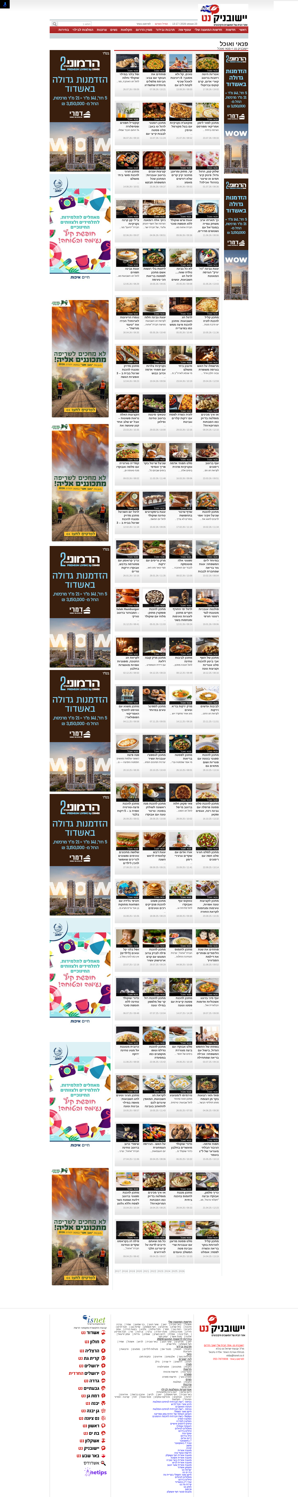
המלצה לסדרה (184, 1421)
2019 (132, 1271)
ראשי (243, 29)
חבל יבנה (183, 1334)
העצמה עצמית (184, 1426)
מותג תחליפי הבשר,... (208, 1102)
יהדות (189, 1396)
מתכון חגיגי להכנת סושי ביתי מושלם (128, 175)
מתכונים (177, 1366)
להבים (188, 1329)
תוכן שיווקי (186, 1387)
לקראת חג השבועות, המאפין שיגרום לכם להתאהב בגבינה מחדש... (154, 1102)
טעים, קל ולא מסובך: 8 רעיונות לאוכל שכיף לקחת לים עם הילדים (181, 81)
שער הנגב (153, 1324)
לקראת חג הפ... (211, 470)
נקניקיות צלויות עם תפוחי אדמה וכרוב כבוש (155, 369)
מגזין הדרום (144, 29)
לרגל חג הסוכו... (184, 810)
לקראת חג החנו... (210, 713)
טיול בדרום (186, 1435)
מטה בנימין (176, 1331)
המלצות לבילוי (83, 29)
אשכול (188, 1324)
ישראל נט (186, 1469)
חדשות (231, 29)
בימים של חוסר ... (183, 1053)
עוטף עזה (184, 29)
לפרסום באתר (143, 23)
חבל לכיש (122, 1326)
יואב (164, 1324)
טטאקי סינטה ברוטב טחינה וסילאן (157, 418)
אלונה (188, 1336)
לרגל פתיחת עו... (184, 908)
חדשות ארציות (170, 1371)
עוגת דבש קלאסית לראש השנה (156, 856)
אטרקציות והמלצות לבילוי (176, 1389)
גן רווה (140, 1331)
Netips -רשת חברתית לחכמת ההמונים (172, 1416)
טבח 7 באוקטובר (183, 1443)
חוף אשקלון (150, 1326)
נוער (189, 1354)
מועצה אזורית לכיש (182, 1462)
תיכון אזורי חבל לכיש (181, 1404)
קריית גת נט (186, 1484)
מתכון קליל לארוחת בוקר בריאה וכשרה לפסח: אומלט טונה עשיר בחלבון (207, 1248)
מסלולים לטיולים (183, 1428)
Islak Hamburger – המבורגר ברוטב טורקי (128, 612)
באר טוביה (175, 1324)
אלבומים (170, 1356)
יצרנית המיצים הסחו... (154, 762)
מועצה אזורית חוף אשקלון (178, 1455)
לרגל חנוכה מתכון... (182, 665)
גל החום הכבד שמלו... (128, 130)
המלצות (177, 1382)
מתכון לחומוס (183, 949)
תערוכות (187, 1351)
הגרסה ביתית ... (211, 130)
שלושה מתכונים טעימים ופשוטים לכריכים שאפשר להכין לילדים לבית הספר (128, 859)
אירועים (158, 1356)
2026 (181, 1271)
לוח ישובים (185, 1359)
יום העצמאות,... (158, 1151)
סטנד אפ (166, 1349)
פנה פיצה (133, 755)
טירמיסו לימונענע (181, 1095)
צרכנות (102, 29)
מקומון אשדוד (185, 1467)
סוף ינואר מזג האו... (156, 567)
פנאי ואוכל (223, 48)
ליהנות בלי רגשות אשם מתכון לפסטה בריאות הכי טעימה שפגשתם (155, 276)
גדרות (137, 1334)
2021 (146, 1271)
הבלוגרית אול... (211, 1005)
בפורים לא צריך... (183, 519)
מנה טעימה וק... (131, 470)
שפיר (128, 1324)
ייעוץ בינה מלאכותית (167, 1392)
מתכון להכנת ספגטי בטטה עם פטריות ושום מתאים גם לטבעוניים (208, 762)
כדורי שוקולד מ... (183, 1151)
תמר (166, 1329)
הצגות (178, 1349)
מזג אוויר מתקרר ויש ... (181, 713)
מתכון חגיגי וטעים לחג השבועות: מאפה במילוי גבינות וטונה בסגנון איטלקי (127, 1102)
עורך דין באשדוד (183, 1482)
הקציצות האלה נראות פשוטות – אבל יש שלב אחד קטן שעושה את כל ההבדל (128, 422)
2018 (125, 1271)
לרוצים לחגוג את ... (209, 519)
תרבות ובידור (165, 29)
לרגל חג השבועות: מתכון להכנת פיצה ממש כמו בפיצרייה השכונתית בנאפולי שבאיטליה (181, 328)
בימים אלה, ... (185, 470)
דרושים (178, 1361)
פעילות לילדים (151, 1349)
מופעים (136, 1349)
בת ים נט (187, 1472)
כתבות (188, 1349)
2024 (167, 1271)
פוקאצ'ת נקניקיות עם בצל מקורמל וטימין (181, 126)
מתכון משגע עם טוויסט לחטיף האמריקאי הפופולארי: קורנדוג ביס (129, 713)
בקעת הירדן (131, 1329)
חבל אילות (155, 1329)
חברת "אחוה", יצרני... (128, 1151)
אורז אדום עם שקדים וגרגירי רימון (183, 856)
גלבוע (143, 1329)
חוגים (189, 1361)
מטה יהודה (161, 1331)
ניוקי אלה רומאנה (155, 220)
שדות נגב (135, 1326)
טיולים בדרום (185, 1431)
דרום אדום (186, 1392)
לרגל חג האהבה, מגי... (128, 81)
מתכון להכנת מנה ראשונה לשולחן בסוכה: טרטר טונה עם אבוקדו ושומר (154, 811)
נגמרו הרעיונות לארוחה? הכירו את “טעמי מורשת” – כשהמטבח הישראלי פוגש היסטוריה (129, 328)
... (191, 133)
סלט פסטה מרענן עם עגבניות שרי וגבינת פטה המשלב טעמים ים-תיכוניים (181, 1248)
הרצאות (125, 1349)
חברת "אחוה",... (131, 1248)
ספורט (188, 1374)
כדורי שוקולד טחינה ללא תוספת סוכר (131, 1001)
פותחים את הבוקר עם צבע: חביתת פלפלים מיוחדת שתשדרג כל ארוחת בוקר (155, 81)
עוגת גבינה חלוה (155, 317)
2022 (153, 1271)
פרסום (188, 1489)
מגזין (189, 1364)
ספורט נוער (186, 1376)
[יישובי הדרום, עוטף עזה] (223, 26)
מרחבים (164, 1326)
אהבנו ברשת (138, 1394)
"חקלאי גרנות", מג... (209, 1199)
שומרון (147, 1334)
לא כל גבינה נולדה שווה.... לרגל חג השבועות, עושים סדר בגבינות (182, 276)
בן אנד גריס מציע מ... (128, 908)
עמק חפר (163, 1336)
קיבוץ (189, 1448)
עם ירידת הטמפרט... (155, 665)
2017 (118, 1271)
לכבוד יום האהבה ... (182, 567)
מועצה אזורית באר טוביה (179, 1460)
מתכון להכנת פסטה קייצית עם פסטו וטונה (181, 1001)
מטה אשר (177, 1336)
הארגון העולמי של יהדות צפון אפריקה (173, 1414)
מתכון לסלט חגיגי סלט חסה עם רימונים (207, 856)
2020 (139, 1271)
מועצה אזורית (184, 1450)
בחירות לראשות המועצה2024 (174, 1339)
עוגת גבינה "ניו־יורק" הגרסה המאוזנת (209, 272)
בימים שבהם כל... (157, 470)
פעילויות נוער (185, 1356)
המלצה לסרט (185, 1418)
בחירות (64, 29)
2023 (160, 1271)
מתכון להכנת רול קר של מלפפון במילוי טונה (155, 1001)
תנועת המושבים (183, 1406)
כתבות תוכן (145, 1356)
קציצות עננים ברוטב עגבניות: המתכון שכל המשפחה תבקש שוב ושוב (155, 179)
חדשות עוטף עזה (183, 1452)
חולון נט (187, 1486)
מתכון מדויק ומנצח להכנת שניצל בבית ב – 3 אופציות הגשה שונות (128, 373)
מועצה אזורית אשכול (181, 1457)
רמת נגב (176, 1329)
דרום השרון (159, 1334)
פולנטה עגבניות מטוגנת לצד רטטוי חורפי (209, 612)
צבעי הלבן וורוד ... (210, 373)
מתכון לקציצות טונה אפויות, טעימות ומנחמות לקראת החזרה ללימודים (208, 908)
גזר (131, 1331)
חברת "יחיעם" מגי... (129, 227)
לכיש (140, 1341)
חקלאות (126, 29)
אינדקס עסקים (162, 1396)
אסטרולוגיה (163, 1366)
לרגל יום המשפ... (157, 519)
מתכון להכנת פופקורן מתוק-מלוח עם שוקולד (155, 612)
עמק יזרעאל (124, 1334)
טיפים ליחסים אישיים (181, 1423)
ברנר (149, 1331)
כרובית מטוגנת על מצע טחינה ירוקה (129, 1050)
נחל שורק (176, 1326)
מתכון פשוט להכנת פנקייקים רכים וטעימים (155, 904)
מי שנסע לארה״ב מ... (181, 373)
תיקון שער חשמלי (183, 1411)
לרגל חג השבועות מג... (128, 276)
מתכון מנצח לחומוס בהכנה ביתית (183, 1196)
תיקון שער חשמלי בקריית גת (177, 1474)
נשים (113, 29)
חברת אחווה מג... (183, 227)
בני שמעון (140, 1324)
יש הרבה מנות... (211, 324)
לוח (135, 1396)
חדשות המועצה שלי (208, 29)
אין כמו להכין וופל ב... (128, 956)
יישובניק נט (240, 48)
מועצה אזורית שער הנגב (179, 1465)
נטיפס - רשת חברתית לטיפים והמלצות (172, 1401)
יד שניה (167, 1361)
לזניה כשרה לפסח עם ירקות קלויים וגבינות (180, 418)
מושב (189, 1445)
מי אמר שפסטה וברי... (181, 762)
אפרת (172, 1334)
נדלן (157, 1361)
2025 (174, 1271)
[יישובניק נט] (221, 1336)
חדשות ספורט (169, 1376)
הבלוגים (178, 1396)
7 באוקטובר (185, 1440)
